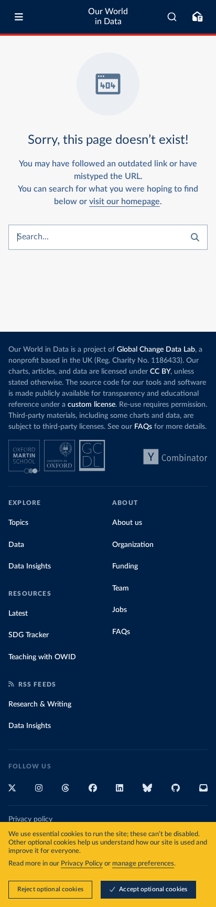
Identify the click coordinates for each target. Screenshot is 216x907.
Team (120, 588)
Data (16, 545)
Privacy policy (30, 819)
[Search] (172, 16)
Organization (133, 545)
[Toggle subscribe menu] (197, 16)
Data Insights (29, 566)
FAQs (143, 426)
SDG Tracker (28, 635)
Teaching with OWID (42, 657)
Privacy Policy (82, 863)
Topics (18, 522)
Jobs (119, 610)
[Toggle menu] (18, 16)
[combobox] (172, 16)
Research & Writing (39, 704)
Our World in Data (108, 16)
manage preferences (143, 863)
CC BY (160, 371)
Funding (125, 566)
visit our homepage (124, 201)
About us (127, 522)
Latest (18, 613)
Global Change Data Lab (156, 349)
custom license (91, 404)
